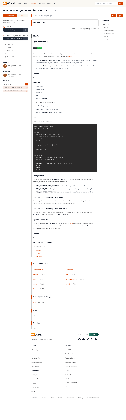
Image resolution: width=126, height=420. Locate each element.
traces (38, 253)
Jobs (33, 391)
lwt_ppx (35, 274)
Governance (70, 398)
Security (43, 398)
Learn (20, 3)
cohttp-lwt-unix (38, 269)
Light (79, 334)
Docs (22, 16)
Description (106, 24)
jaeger (70, 56)
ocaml (68, 284)
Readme (9, 47)
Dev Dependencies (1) (109, 33)
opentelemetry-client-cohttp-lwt (23, 10)
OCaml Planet (35, 387)
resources (39, 256)
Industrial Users (36, 358)
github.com (10, 44)
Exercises (68, 374)
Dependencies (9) (108, 30)
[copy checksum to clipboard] (26, 87)
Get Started (69, 354)
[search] (120, 3)
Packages (33, 3)
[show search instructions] (120, 15)
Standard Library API (71, 366)
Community (41, 3)
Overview (10, 16)
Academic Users (36, 362)
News (49, 3)
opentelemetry (82, 54)
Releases (34, 354)
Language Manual (70, 362)
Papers (67, 378)
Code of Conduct (93, 398)
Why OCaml (35, 366)
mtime (35, 284)
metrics (38, 250)
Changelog (10, 50)
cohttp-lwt (69, 269)
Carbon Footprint (56, 398)
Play (54, 3)
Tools (26, 3)
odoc (34, 303)
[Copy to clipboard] (25, 30)
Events (33, 383)
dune (34, 289)
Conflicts (105, 39)
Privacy (80, 398)
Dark (86, 334)
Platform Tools (70, 358)
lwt (67, 274)
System (95, 334)
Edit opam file (11, 54)
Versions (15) (10, 57)
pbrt (34, 279)
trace (71, 223)
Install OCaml (69, 350)
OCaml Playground (71, 383)
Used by (105, 36)
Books (67, 370)
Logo (66, 387)
